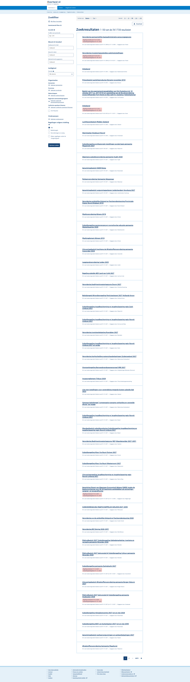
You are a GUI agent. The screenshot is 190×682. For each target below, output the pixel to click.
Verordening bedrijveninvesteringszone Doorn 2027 (101, 284)
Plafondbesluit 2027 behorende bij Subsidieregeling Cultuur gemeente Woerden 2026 (108, 554)
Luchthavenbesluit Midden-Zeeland (95, 122)
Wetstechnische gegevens (55, 59)
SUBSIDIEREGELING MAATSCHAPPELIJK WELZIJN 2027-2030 (105, 507)
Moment (53, 71)
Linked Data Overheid (103, 672)
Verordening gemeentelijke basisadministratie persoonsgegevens (106, 37)
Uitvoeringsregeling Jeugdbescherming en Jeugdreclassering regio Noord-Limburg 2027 (106, 475)
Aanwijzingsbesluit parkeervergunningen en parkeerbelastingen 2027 (108, 635)
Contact (50, 672)
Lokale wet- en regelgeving (59, 12)
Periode (50, 71)
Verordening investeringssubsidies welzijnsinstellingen (102, 53)
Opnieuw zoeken (54, 145)
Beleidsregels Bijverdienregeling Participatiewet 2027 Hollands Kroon (108, 296)
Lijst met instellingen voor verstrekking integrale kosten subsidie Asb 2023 (108, 391)
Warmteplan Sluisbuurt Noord (93, 133)
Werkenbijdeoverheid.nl (128, 676)
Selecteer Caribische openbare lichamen (62, 107)
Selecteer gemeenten (56, 85)
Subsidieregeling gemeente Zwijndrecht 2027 (99, 566)
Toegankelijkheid (77, 674)
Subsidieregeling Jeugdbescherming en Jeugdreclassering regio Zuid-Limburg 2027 (107, 307)
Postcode (54, 30)
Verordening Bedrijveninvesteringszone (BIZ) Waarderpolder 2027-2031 (109, 441)
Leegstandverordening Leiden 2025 (95, 262)
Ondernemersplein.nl (127, 674)
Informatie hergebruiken (79, 670)
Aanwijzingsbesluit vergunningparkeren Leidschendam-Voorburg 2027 (108, 190)
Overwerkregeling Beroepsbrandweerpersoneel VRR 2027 (103, 368)
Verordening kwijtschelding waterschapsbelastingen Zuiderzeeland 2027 (109, 356)
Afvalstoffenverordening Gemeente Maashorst (99, 646)
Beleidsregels (54, 130)
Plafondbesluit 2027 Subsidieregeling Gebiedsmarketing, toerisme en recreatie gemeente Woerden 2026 (108, 541)
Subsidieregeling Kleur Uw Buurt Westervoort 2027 (101, 463)
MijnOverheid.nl (125, 670)
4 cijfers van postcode (54, 33)
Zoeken (61, 8)
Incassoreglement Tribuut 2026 (94, 379)
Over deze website (53, 670)
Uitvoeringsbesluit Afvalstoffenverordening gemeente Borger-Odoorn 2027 (108, 583)
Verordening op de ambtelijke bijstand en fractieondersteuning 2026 (108, 518)
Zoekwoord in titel (53, 45)
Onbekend (86, 69)
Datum (88, 18)
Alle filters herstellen (56, 21)
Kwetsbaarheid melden (79, 678)
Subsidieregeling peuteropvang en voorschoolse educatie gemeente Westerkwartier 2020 (107, 226)
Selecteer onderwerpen (57, 119)
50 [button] (132, 18)
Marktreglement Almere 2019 (93, 238)
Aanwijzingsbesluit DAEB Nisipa (94, 168)
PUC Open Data (101, 674)
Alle (52, 127)
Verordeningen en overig (57, 133)
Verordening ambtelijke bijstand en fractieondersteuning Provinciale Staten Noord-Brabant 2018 (107, 202)
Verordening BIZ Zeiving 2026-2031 (95, 529)
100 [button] (136, 18)
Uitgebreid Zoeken (70, 8)
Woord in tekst (52, 52)
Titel (95, 18)
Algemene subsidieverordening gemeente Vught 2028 (102, 157)
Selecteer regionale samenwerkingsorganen (57, 101)
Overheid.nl (51, 8)
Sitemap (75, 676)
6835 (137, 658)
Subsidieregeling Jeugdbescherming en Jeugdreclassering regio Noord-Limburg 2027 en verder (108, 344)
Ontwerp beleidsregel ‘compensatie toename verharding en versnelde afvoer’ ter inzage (108, 403)
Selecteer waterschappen (57, 95)
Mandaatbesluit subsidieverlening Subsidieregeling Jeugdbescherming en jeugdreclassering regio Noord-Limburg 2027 (109, 429)
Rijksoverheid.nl (125, 672)
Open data (100, 670)
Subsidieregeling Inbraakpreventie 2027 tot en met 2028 (103, 613)
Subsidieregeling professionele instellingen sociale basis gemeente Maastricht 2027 (107, 145)
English (50, 674)
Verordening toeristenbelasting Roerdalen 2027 (100, 332)
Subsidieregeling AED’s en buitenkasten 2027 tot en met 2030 (105, 624)
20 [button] (128, 18)
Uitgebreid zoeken (71, 12)
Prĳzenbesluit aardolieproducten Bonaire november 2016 (103, 80)
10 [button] (125, 18)
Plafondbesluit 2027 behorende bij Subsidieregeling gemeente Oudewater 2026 (105, 596)
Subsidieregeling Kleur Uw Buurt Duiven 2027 (99, 452)
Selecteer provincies (56, 90)
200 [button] (141, 18)
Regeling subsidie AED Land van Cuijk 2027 (98, 273)
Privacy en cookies (78, 672)
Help (49, 676)
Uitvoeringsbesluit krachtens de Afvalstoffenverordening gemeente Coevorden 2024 (107, 250)
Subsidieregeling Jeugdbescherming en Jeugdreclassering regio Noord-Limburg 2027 (108, 320)
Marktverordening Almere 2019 (94, 214)
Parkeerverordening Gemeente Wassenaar (98, 179)
